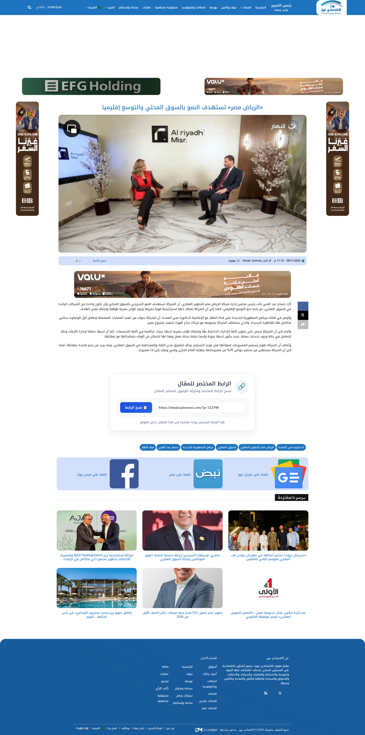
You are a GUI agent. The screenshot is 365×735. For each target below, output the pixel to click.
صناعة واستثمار (128, 7)
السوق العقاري (227, 447)
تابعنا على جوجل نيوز (253, 474)
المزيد (111, 7)
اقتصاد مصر (209, 708)
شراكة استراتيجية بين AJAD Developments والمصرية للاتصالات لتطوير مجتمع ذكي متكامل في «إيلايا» (96, 557)
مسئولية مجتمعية (166, 7)
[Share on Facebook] (303, 306)
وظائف (125, 728)
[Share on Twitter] (303, 315)
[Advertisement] (182, 43)
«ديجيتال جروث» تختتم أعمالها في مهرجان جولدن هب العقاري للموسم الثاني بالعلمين (268, 557)
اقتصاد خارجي (208, 701)
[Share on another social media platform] (303, 324)
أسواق (212, 666)
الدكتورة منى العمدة (291, 447)
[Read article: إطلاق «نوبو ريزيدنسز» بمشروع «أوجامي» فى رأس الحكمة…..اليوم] (97, 588)
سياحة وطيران (184, 688)
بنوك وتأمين (228, 7)
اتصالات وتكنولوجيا (193, 7)
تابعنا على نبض (180, 474)
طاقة (165, 666)
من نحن (170, 728)
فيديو (165, 681)
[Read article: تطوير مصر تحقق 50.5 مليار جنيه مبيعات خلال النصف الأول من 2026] (182, 588)
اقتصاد (247, 7)
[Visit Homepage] (331, 7)
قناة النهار (148, 447)
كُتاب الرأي (162, 688)
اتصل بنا (112, 728)
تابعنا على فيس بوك (92, 474)
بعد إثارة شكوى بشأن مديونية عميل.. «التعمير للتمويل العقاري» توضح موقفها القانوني (268, 615)
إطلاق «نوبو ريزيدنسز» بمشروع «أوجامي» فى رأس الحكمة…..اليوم (97, 615)
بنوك (189, 674)
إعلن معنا (138, 728)
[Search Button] (29, 7)
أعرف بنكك (210, 674)
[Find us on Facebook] (287, 693)
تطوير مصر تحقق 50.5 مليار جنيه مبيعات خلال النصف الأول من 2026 (182, 615)
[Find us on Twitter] (280, 693)
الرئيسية (260, 7)
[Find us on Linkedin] (273, 693)
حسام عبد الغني (168, 447)
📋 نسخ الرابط (136, 407)
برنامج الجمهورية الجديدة (198, 447)
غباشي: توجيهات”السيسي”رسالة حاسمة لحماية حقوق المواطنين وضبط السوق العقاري (182, 557)
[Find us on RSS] (265, 693)
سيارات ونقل (184, 695)
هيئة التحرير (155, 728)
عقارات (147, 7)
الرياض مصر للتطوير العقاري (257, 447)
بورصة (213, 7)
